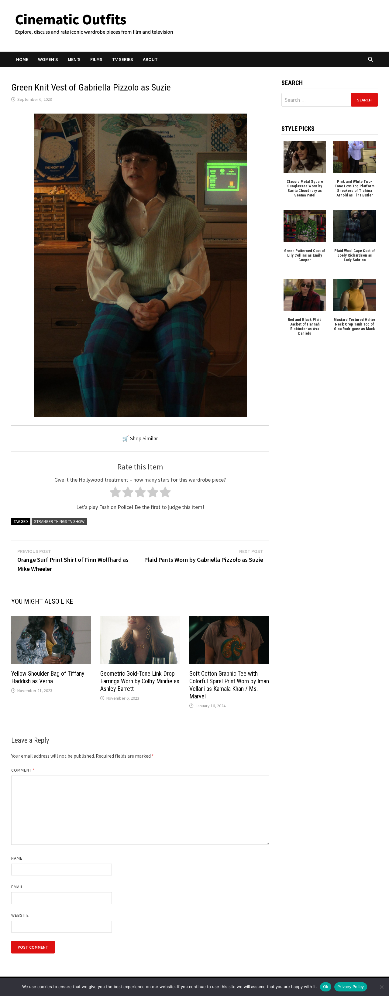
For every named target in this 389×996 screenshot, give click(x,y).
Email (17, 886)
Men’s (74, 59)
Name (16, 858)
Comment (23, 770)
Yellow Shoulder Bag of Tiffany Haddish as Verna (47, 677)
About (150, 59)
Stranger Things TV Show (59, 521)
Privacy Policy (350, 986)
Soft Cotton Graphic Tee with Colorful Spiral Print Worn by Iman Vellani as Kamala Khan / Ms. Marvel (229, 685)
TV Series (122, 59)
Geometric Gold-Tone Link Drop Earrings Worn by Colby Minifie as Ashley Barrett (139, 681)
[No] (381, 987)
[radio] (115, 493)
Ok (326, 986)
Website (20, 915)
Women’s (48, 59)
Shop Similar (144, 438)
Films (96, 59)
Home (22, 59)
